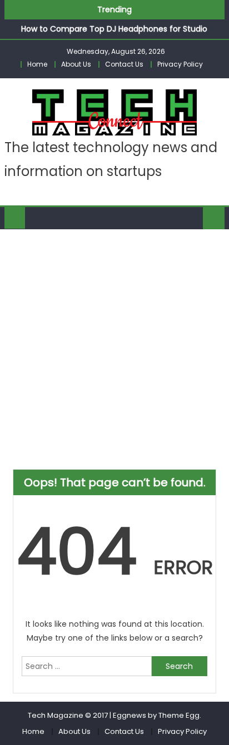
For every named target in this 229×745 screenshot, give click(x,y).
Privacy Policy (180, 64)
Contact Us (124, 64)
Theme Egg (179, 715)
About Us (76, 64)
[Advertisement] (114, 349)
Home (37, 64)
